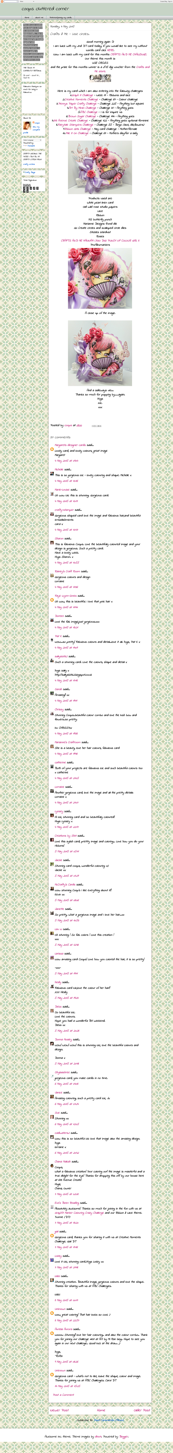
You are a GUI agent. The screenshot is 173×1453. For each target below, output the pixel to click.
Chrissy (59, 709)
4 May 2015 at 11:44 (66, 607)
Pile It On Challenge (76, 133)
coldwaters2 (62, 1133)
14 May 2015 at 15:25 (67, 1386)
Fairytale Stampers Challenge (75, 125)
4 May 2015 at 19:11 (66, 701)
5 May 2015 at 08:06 (67, 900)
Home (27, 17)
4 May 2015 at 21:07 (66, 803)
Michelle (59, 469)
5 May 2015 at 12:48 (66, 945)
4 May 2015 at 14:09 (66, 648)
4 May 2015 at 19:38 (66, 733)
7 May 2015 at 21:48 (66, 1267)
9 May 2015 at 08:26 (66, 1362)
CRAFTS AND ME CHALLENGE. (128, 54)
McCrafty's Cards (65, 884)
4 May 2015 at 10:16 (66, 481)
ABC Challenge (88, 112)
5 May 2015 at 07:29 (67, 876)
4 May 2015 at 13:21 (66, 627)
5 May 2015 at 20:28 (67, 1031)
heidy (58, 982)
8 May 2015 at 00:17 (66, 1300)
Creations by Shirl (65, 836)
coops (37, 123)
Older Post (142, 1410)
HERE (110, 50)
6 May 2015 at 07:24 (66, 1104)
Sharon (59, 538)
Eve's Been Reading (67, 1203)
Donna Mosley (63, 1039)
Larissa (59, 954)
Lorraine (59, 787)
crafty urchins (29, 164)
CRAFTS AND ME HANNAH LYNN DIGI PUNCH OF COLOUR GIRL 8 (100, 241)
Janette (59, 909)
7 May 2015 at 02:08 (66, 1194)
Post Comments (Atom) (109, 1420)
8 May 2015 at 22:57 (67, 1320)
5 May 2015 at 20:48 (67, 1064)
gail (56, 1231)
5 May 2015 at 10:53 (67, 920)
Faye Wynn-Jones (65, 596)
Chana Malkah (62, 1162)
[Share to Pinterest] (100, 426)
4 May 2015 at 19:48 (66, 754)
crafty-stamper (64, 510)
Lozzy (58, 1256)
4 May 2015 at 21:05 (67, 778)
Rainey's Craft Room (67, 571)
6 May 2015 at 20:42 (67, 1153)
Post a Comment (63, 1395)
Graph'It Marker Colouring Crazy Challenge (79, 1213)
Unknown (60, 1309)
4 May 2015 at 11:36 (66, 587)
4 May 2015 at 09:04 (66, 461)
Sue (57, 1113)
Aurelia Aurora (63, 1329)
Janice (58, 1092)
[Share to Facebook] (99, 426)
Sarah (58, 689)
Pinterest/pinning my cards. (60, 17)
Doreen (59, 616)
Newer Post (59, 1410)
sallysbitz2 (61, 656)
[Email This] (93, 426)
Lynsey (59, 811)
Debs (58, 1007)
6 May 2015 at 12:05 (67, 1124)
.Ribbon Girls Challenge (77, 129)
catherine (60, 762)
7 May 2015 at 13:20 (66, 1223)
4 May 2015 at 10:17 (66, 501)
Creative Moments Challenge (81, 99)
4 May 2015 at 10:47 (66, 530)
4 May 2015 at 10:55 (67, 563)
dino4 (98, 1437)
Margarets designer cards (70, 445)
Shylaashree (62, 1072)
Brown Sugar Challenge (82, 116)
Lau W (58, 929)
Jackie (58, 860)
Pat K (58, 636)
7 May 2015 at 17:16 (66, 1247)
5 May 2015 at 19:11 (66, 973)
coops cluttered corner (45, 9)
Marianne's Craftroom (67, 742)
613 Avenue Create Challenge (71, 120)
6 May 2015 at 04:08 (66, 1084)
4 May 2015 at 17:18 (66, 680)
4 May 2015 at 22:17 (66, 827)
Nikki (57, 1276)
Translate (31, 145)
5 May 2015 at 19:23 (66, 998)
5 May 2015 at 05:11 (67, 851)
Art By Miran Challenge (82, 108)
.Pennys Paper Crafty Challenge (77, 104)
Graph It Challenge (82, 95)
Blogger (123, 1437)
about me (39, 17)
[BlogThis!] (95, 426)
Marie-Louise (62, 490)
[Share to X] (97, 426)
